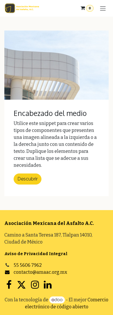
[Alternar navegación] (103, 8)
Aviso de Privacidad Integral (36, 253)
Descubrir (27, 179)
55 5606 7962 (28, 265)
